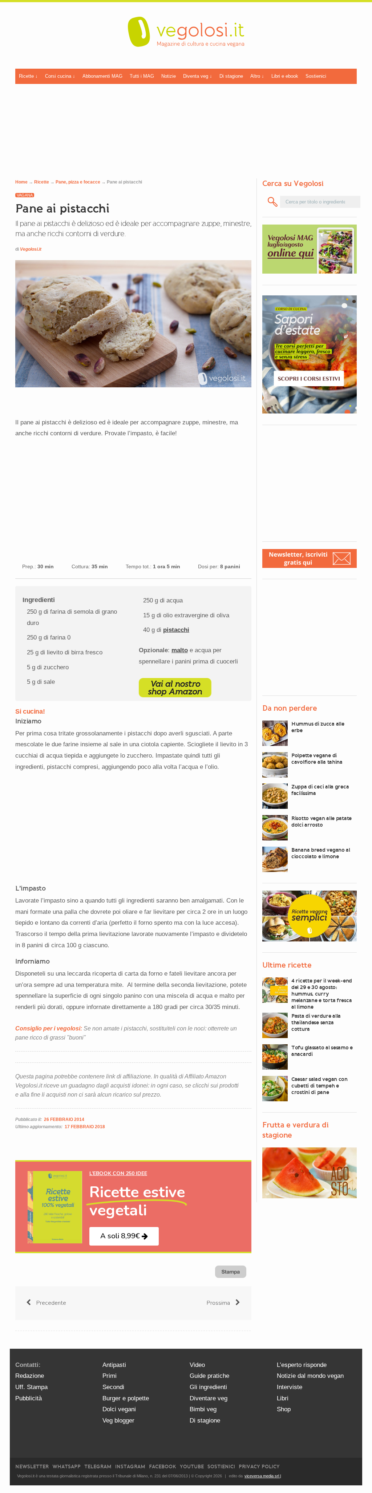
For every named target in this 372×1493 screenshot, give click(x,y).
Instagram (130, 1467)
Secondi (113, 1387)
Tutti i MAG (142, 76)
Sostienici (316, 76)
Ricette (41, 182)
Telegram (98, 1467)
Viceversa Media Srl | (262, 1476)
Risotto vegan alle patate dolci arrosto (321, 821)
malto (179, 650)
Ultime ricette (286, 965)
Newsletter (32, 1467)
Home (21, 182)
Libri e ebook (284, 76)
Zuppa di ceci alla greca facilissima (320, 789)
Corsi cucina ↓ (60, 76)
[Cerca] (272, 202)
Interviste (289, 1387)
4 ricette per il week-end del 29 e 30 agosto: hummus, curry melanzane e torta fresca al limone (321, 993)
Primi (109, 1375)
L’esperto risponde (302, 1364)
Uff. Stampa (31, 1387)
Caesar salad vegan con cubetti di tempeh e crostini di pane (319, 1085)
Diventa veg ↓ (197, 76)
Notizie (168, 76)
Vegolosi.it (30, 249)
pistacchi (176, 629)
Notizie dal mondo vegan (310, 1375)
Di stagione (231, 76)
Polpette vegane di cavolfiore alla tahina (317, 758)
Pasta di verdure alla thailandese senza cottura (316, 1022)
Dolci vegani (119, 1409)
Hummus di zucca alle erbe (317, 727)
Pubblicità (28, 1398)
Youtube (192, 1467)
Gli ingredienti (208, 1387)
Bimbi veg (203, 1409)
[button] (124, 1236)
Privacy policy (259, 1467)
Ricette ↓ (28, 76)
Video (197, 1364)
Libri (282, 1398)
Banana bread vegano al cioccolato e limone (320, 853)
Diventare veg (208, 1398)
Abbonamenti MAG (102, 76)
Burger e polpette (125, 1398)
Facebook (162, 1467)
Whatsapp (66, 1467)
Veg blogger (118, 1420)
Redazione (29, 1375)
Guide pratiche (209, 1375)
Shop (284, 1409)
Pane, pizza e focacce (78, 182)
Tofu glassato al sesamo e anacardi (322, 1050)
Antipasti (114, 1364)
